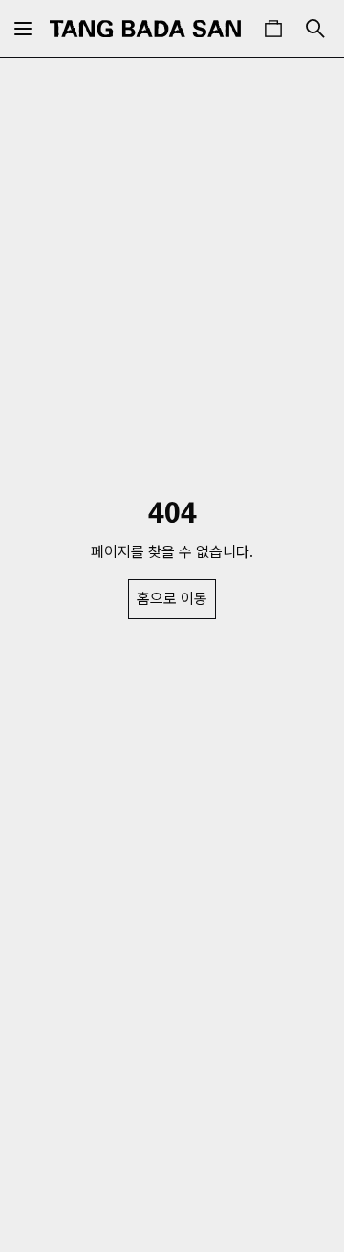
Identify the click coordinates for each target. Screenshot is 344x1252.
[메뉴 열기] (22, 28)
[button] (273, 28)
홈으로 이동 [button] (172, 599)
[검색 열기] (315, 28)
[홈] (145, 28)
